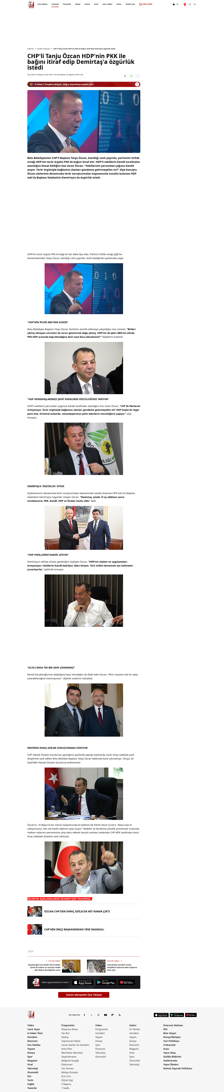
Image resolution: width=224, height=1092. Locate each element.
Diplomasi (67, 1064)
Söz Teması (67, 1068)
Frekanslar (169, 1044)
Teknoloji (32, 1068)
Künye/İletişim (172, 1037)
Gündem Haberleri (43, 49)
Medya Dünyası (69, 1072)
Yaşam (31, 1048)
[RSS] (119, 1015)
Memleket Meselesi (72, 1052)
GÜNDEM (55, 4)
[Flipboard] (112, 1015)
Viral (30, 1064)
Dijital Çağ (67, 1080)
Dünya (31, 1052)
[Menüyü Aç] (194, 4)
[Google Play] (106, 982)
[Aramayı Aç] (189, 4)
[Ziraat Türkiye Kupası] (185, 4)
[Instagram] (98, 1015)
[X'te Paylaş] (125, 76)
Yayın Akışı (169, 1052)
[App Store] (82, 982)
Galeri (132, 1025)
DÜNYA (87, 4)
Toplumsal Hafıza (70, 1041)
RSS (165, 1029)
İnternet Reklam (173, 1025)
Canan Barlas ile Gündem (75, 1044)
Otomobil (32, 1072)
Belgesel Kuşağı (70, 1060)
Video (30, 1025)
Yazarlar (32, 1088)
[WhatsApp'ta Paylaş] (131, 76)
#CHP (30, 951)
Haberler (30, 49)
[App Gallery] (126, 982)
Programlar (68, 1025)
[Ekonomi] (162, 4)
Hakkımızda (170, 1060)
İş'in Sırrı (66, 1076)
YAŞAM (77, 4)
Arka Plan (66, 1048)
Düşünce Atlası (69, 1029)
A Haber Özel (34, 1033)
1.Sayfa (65, 1088)
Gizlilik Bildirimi (172, 1056)
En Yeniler (134, 1029)
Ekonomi (32, 1041)
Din (29, 1076)
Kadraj (64, 1037)
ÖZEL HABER (107, 4)
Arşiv (166, 1048)
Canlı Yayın (33, 1029)
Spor (30, 1056)
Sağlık (30, 1084)
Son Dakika (33, 1044)
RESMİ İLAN (130, 4)
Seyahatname (68, 1056)
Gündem (32, 1037)
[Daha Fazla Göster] (137, 76)
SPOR (96, 4)
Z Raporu (66, 1084)
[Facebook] (84, 1015)
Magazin (32, 1060)
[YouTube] (105, 1015)
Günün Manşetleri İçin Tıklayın (84, 994)
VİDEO (118, 4)
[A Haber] (30, 4)
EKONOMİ (67, 4)
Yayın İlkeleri (170, 1064)
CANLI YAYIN (147, 4)
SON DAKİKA (42, 4)
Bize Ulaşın (169, 1033)
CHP (116, 254)
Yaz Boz (65, 1033)
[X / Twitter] (91, 1015)
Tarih (30, 1080)
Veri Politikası (171, 1041)
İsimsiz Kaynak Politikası (177, 1068)
